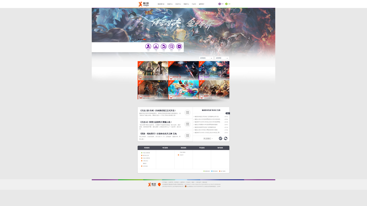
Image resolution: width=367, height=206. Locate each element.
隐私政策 (205, 182)
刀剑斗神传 (182, 152)
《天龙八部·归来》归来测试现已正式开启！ (157, 110)
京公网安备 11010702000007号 (195, 186)
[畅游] (151, 184)
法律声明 (170, 182)
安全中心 (178, 4)
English (194, 4)
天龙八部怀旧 (146, 158)
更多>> (227, 113)
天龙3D (181, 155)
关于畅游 (164, 182)
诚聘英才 (201, 4)
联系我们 (176, 182)
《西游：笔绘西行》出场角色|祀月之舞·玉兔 (158, 134)
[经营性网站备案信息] (159, 184)
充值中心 (170, 4)
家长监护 (198, 182)
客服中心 (186, 4)
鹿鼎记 (144, 163)
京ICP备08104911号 (178, 186)
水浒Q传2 (145, 166)
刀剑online (145, 160)
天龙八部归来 (146, 152)
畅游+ (193, 182)
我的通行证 (161, 4)
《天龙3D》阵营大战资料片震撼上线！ (155, 122)
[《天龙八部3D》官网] (183, 37)
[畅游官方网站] (143, 4)
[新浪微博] (220, 138)
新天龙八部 (146, 155)
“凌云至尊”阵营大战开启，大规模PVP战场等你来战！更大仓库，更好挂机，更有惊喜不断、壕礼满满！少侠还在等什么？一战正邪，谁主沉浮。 (160, 127)
